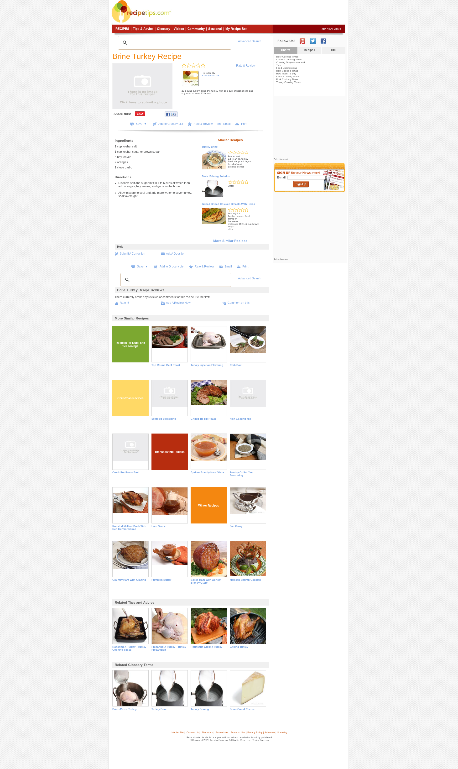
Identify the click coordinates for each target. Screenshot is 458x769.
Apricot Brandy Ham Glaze (207, 472)
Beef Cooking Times (287, 56)
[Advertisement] (258, 12)
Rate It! (124, 302)
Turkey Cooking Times (288, 82)
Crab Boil (235, 365)
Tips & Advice (143, 29)
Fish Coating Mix (240, 418)
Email (227, 124)
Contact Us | (193, 732)
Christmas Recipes (130, 398)
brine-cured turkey (124, 709)
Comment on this (239, 302)
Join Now (327, 28)
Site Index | (208, 732)
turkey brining (200, 709)
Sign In (338, 28)
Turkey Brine (210, 146)
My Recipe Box (236, 29)
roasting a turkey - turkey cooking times (129, 648)
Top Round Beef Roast (165, 365)
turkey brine (159, 709)
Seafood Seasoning (163, 418)
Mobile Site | (178, 732)
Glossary (163, 29)
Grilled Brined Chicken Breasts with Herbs (228, 204)
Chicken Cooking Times (289, 59)
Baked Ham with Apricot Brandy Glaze (206, 581)
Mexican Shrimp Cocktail (245, 579)
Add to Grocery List (170, 124)
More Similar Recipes (230, 241)
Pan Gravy (236, 526)
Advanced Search (249, 41)
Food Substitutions (286, 68)
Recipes (122, 29)
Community (196, 29)
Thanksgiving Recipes (170, 452)
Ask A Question (175, 253)
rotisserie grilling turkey (206, 646)
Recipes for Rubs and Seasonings (130, 344)
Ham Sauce (158, 526)
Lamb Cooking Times (287, 76)
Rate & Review (245, 65)
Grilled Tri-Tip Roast (203, 418)
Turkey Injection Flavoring (207, 365)
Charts (285, 50)
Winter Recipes (208, 505)
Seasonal (215, 29)
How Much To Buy (286, 73)
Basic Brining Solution (216, 176)
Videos (179, 29)
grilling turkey (239, 646)
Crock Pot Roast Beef (125, 472)
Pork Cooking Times (287, 79)
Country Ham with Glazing (129, 579)
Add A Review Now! (178, 302)
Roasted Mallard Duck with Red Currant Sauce (129, 527)
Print (244, 124)
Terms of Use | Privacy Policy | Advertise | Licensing (259, 732)
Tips (333, 50)
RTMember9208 (210, 75)
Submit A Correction (132, 253)
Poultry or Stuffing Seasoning (242, 474)
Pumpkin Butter (161, 579)
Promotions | (222, 732)
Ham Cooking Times (287, 70)
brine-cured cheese (242, 709)
